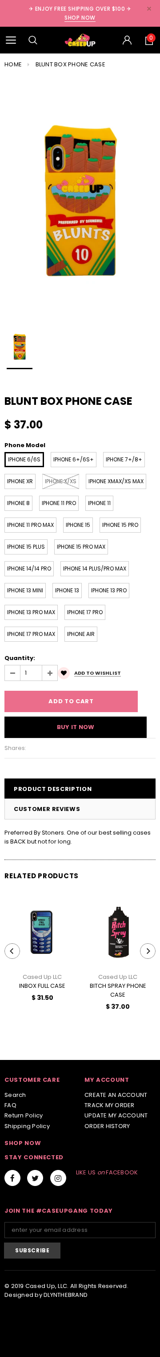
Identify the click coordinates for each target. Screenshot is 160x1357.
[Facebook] (12, 1178)
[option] (80, 197)
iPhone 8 (18, 503)
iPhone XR (20, 481)
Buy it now (76, 727)
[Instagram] (58, 1178)
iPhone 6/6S (24, 459)
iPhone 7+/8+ (124, 459)
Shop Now (80, 17)
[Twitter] (35, 1178)
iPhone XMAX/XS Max (116, 481)
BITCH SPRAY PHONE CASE (118, 990)
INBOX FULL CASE (42, 986)
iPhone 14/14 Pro (29, 568)
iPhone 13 (67, 590)
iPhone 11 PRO (59, 503)
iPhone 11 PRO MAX (30, 525)
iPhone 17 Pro (85, 612)
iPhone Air (81, 634)
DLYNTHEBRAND (66, 1295)
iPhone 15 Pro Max (81, 546)
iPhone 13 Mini (25, 590)
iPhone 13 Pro (109, 590)
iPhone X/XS (60, 481)
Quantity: (19, 658)
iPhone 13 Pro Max (31, 612)
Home (13, 64)
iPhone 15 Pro (120, 525)
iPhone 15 (78, 525)
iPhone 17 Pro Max (31, 634)
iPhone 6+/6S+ (73, 459)
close (149, 9)
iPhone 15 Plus (26, 546)
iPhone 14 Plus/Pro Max (94, 568)
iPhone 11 (99, 503)
